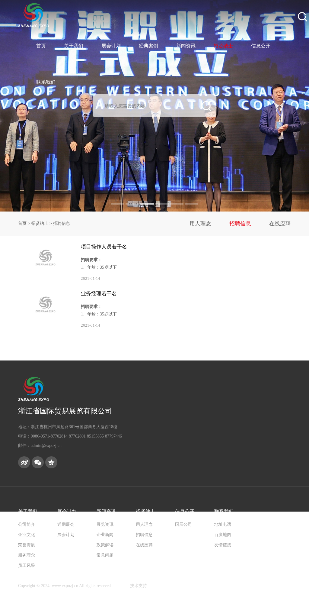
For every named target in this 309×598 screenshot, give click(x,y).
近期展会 (65, 524)
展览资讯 (105, 524)
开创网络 (120, 585)
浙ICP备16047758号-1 (168, 585)
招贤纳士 (223, 45)
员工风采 (26, 565)
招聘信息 (240, 224)
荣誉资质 (26, 545)
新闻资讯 (186, 45)
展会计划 (111, 45)
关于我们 (73, 45)
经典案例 (148, 45)
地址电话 (222, 524)
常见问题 (105, 555)
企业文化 (26, 534)
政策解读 (105, 545)
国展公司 (183, 524)
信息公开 (260, 45)
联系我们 (46, 82)
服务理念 (26, 555)
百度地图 (222, 534)
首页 (41, 45)
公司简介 (26, 524)
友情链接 (222, 545)
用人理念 (200, 224)
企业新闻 (105, 534)
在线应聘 (280, 224)
